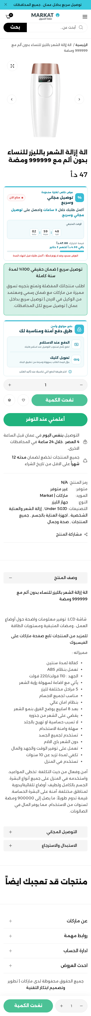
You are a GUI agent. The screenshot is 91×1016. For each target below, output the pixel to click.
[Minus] (81, 384)
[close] (6, 5)
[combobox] (46, 27)
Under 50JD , (55, 508)
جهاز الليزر (60, 502)
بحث (15, 27)
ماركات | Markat (54, 495)
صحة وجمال (58, 522)
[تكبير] (12, 66)
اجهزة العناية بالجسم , (49, 515)
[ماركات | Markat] (46, 16)
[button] (11, 99)
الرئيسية (81, 45)
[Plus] (10, 384)
